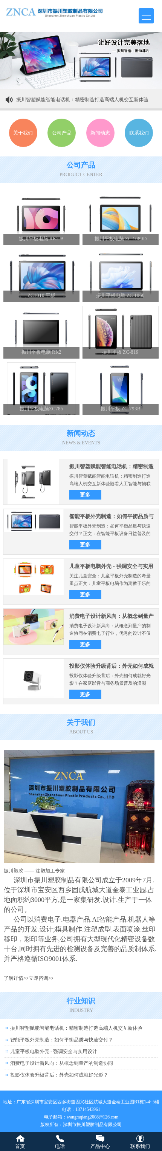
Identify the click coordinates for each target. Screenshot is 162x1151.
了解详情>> (16, 978)
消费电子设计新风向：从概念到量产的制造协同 (61, 1063)
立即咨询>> (41, 978)
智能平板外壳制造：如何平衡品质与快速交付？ (61, 1040)
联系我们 (140, 1146)
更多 (85, 495)
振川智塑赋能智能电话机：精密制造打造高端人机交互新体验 (82, 99)
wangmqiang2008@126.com (92, 1117)
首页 (20, 1146)
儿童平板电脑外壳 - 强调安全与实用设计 (53, 1051)
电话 (60, 1146)
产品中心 (100, 1146)
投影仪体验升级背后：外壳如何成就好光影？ (59, 1075)
